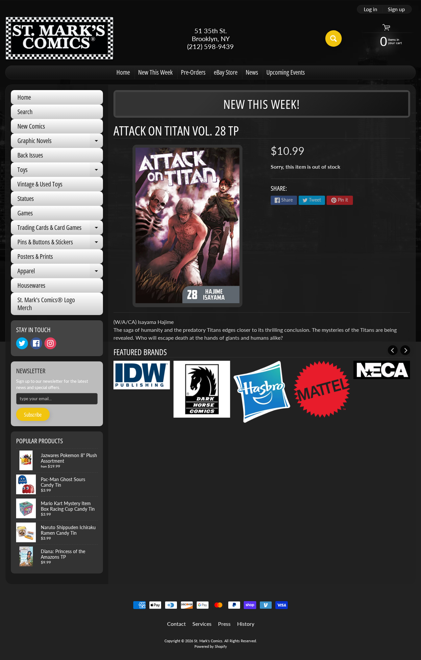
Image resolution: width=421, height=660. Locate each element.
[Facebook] (36, 343)
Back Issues (30, 155)
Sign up (396, 9)
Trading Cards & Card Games (60, 229)
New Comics (31, 126)
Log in (370, 9)
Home (123, 72)
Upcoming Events (285, 72)
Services (201, 624)
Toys (60, 171)
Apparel (60, 272)
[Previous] (393, 350)
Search (25, 111)
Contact (176, 624)
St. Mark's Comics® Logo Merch (46, 303)
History (245, 624)
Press (224, 624)
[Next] (405, 350)
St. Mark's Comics (208, 641)
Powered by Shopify (210, 646)
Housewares (31, 285)
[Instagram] (50, 343)
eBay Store (225, 72)
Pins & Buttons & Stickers (60, 243)
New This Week (155, 72)
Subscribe (33, 414)
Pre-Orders (193, 72)
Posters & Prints (35, 256)
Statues (25, 198)
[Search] (333, 38)
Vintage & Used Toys (39, 184)
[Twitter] (22, 343)
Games (25, 212)
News (252, 72)
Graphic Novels (60, 142)
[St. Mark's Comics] (59, 38)
